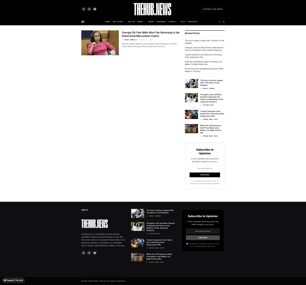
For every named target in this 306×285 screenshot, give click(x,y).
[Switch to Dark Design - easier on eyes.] (219, 22)
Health (131, 22)
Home (107, 22)
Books (151, 22)
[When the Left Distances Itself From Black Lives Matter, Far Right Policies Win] (191, 128)
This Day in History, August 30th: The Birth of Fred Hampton (211, 82)
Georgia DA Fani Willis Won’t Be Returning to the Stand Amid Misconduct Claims (151, 34)
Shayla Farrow (208, 88)
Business (161, 22)
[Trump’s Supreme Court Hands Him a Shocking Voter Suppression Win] (191, 114)
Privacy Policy (206, 183)
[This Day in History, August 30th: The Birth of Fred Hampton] (191, 83)
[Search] (223, 21)
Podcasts (192, 22)
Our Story (118, 22)
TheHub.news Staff (210, 119)
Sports (172, 22)
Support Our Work (213, 9)
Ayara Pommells (130, 40)
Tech (183, 22)
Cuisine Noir (208, 105)
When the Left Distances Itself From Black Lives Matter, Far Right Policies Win (210, 129)
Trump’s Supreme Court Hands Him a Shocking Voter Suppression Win (212, 113)
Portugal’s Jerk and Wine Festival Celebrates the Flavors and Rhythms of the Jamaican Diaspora (211, 98)
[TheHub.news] (153, 9)
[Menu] (82, 21)
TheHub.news (92, 281)
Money (140, 22)
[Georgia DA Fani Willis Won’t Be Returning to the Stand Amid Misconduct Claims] (100, 42)
